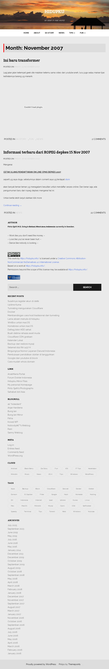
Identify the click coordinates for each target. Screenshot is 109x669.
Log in (11, 445)
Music (27, 474)
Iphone (62, 500)
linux (87, 500)
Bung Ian (12, 411)
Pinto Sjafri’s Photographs (20, 388)
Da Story (49, 33)
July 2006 (12, 632)
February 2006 (15, 650)
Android (14, 468)
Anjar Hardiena (15, 407)
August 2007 (14, 607)
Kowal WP (13, 422)
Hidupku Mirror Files (17, 381)
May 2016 (12, 546)
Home (26, 33)
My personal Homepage (20, 384)
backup (25, 489)
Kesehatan (92, 468)
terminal (27, 512)
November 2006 (16, 618)
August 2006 (14, 628)
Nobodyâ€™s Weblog (19, 425)
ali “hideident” (14, 404)
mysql (50, 506)
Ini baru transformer (21, 60)
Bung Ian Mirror (15, 415)
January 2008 (14, 593)
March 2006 (14, 646)
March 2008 (13, 586)
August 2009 (14, 568)
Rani (10, 429)
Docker (11, 312)
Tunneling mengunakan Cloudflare (25, 308)
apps (13, 489)
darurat (66, 489)
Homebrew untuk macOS (20, 326)
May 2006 (12, 639)
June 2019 (13, 532)
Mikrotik (14, 474)
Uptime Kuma (14, 304)
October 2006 (15, 621)
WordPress (89, 474)
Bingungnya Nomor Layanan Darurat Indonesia (31, 351)
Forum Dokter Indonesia (20, 377)
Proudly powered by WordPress (41, 664)
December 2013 (15, 554)
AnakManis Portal (16, 374)
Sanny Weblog (15, 432)
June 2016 (13, 543)
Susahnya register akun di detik (23, 301)
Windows (74, 474)
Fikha (10, 418)
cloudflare (51, 489)
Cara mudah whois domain (21, 361)
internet (38, 500)
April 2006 (13, 643)
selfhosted (87, 506)
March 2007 (13, 610)
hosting (93, 494)
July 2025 (12, 525)
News (61, 33)
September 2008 (16, 575)
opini (62, 506)
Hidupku (54, 11)
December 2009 (16, 557)
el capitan (28, 494)
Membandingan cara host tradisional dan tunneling (33, 315)
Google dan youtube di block (23, 358)
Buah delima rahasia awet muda (24, 333)
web (64, 512)
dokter (91, 489)
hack (66, 494)
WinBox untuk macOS (19, 322)
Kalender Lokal (15, 340)
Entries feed (14, 448)
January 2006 (14, 653)
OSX (73, 506)
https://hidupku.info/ (29, 258)
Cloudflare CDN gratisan (20, 336)
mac (12, 506)
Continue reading (12, 205)
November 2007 (16, 600)
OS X (50, 474)
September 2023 (16, 529)
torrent (52, 512)
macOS (24, 506)
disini (67, 179)
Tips (71, 33)
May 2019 (12, 536)
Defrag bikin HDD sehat (19, 329)
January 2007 (14, 614)
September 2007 (16, 603)
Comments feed (16, 452)
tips (40, 512)
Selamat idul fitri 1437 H (19, 347)
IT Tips (78, 468)
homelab (79, 494)
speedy (14, 512)
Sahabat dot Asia (16, 392)
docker (78, 489)
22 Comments (98, 212)
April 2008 (13, 582)
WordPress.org (15, 455)
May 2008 (12, 578)
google (54, 494)
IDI (12, 500)
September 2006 (16, 625)
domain (14, 494)
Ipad (51, 500)
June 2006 (13, 635)
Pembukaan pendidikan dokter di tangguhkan (31, 354)
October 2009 (15, 561)
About (37, 33)
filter (42, 494)
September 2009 (16, 564)
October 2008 (15, 571)
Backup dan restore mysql (21, 344)
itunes (75, 500)
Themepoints (74, 664)
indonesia (24, 500)
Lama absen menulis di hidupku (23, 319)
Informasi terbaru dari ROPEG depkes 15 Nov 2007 (46, 152)
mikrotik (37, 506)
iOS (66, 468)
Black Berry (29, 468)
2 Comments (99, 139)
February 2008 (15, 589)
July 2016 (12, 539)
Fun (82, 33)
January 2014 (14, 550)
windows (77, 512)
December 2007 (16, 596)
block (37, 489)
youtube (91, 512)
